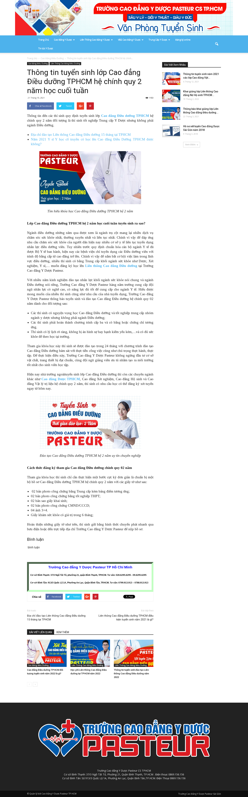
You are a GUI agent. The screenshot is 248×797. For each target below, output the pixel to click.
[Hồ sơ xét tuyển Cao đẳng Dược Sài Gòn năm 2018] (171, 130)
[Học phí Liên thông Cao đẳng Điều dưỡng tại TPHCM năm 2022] (90, 653)
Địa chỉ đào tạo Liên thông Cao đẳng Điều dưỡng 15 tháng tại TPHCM (81, 134)
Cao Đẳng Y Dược (63, 39)
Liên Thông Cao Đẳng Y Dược (95, 39)
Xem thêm (190, 144)
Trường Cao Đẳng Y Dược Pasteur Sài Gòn (199, 793)
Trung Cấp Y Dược (158, 39)
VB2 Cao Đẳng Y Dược (129, 39)
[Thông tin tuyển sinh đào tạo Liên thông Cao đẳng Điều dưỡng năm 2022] (133, 653)
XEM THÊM (62, 632)
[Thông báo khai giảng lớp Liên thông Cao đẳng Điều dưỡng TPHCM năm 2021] (171, 113)
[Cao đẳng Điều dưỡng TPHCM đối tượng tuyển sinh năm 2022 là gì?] (47, 653)
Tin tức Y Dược (45, 48)
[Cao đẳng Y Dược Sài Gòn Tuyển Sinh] (124, 17)
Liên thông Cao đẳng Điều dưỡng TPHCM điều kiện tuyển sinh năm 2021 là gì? (126, 617)
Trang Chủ (43, 39)
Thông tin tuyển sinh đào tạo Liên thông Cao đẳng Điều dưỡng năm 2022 (131, 674)
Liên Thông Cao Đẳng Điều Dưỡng (65, 63)
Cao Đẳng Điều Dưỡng (38, 63)
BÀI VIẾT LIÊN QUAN (40, 632)
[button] (216, 44)
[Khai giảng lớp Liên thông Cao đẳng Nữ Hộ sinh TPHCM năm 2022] (171, 96)
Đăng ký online (182, 39)
